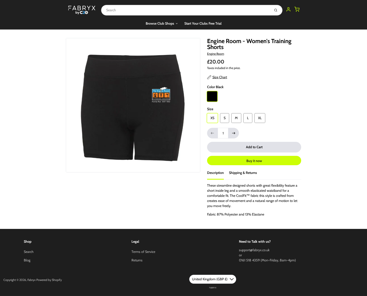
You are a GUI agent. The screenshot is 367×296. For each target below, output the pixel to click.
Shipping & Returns (243, 173)
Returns (137, 260)
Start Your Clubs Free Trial (203, 23)
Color (215, 87)
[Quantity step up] (233, 133)
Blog (27, 260)
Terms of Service (143, 252)
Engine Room (215, 54)
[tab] (218, 174)
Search (29, 252)
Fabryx (31, 280)
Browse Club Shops (160, 23)
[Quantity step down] (212, 133)
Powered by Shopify (49, 280)
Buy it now (254, 161)
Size (210, 109)
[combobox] (185, 10)
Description (215, 173)
